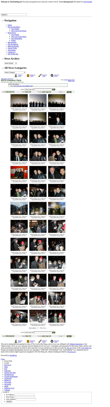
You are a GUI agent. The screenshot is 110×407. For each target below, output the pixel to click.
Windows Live (9, 388)
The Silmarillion (16, 38)
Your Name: (10, 397)
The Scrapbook (13, 44)
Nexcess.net (71, 352)
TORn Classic (4, 78)
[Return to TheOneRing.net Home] (33, 13)
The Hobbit (15, 29)
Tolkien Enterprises (76, 344)
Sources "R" (10, 78)
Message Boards (13, 46)
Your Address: (11, 399)
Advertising (12, 50)
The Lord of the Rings (18, 31)
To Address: (10, 395)
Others (13, 40)
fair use (69, 348)
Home (10, 25)
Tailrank (7, 390)
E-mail (6, 363)
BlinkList (7, 380)
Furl (5, 369)
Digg (6, 367)
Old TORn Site (13, 54)
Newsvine (7, 382)
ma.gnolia (7, 384)
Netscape (7, 371)
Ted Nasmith (87, 2)
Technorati (7, 378)
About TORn (12, 48)
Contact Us (11, 52)
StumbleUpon (9, 374)
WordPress (13, 355)
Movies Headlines (14, 27)
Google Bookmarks (11, 376)
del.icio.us (7, 365)
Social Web (8, 361)
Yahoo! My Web (10, 373)
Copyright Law (86, 348)
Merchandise (12, 42)
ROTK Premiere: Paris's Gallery (69, 80)
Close (3, 359)
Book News (12, 33)
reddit (6, 386)
